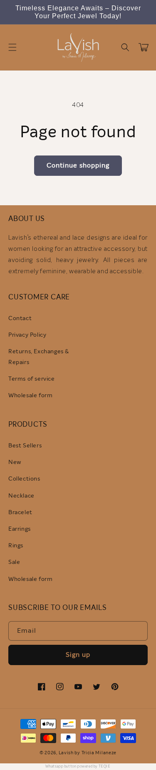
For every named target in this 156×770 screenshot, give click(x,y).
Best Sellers (25, 446)
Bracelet (20, 512)
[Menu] (12, 47)
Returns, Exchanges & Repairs (38, 357)
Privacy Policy (27, 335)
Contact (20, 318)
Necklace (21, 496)
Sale (14, 562)
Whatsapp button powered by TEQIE (77, 766)
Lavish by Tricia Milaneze (88, 753)
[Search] (125, 47)
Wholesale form (30, 395)
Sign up (78, 654)
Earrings (19, 529)
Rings (15, 546)
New (14, 462)
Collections (24, 479)
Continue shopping (78, 165)
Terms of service (31, 379)
